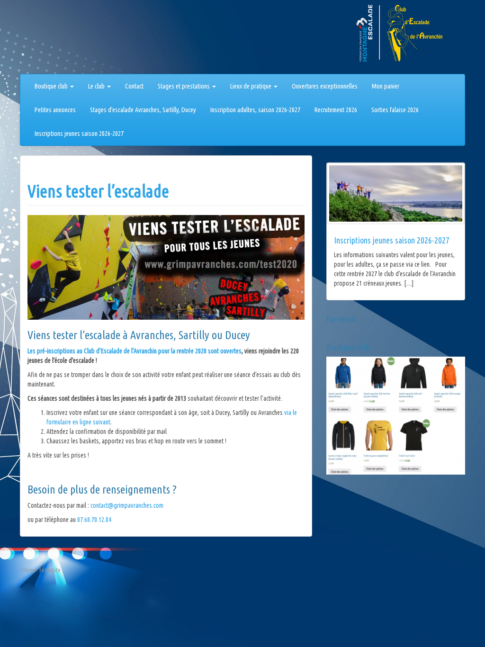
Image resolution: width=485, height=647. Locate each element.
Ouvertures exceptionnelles (325, 86)
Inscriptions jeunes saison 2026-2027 (79, 133)
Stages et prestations (184, 86)
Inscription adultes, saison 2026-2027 (255, 110)
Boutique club (52, 86)
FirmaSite (50, 570)
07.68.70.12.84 (94, 519)
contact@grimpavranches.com (126, 505)
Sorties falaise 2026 (395, 110)
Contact (134, 86)
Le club (97, 86)
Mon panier (385, 86)
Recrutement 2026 (335, 110)
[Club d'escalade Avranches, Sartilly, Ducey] (55, 39)
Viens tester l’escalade (98, 191)
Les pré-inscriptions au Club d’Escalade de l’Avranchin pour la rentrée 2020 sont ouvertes (134, 351)
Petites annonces (55, 110)
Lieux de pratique (251, 86)
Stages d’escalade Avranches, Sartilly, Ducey (143, 110)
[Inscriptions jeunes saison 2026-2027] (396, 193)
